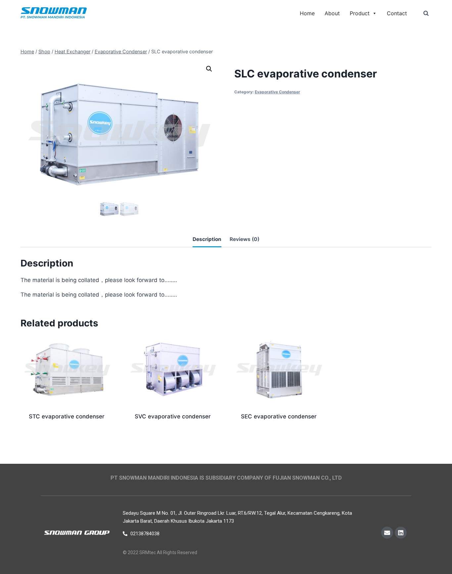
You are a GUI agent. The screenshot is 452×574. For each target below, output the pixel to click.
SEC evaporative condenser (279, 416)
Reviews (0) (244, 239)
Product (360, 13)
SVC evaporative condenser (173, 416)
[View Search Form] (425, 13)
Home (307, 13)
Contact (397, 13)
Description (207, 239)
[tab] (207, 240)
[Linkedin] (401, 533)
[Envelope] (387, 533)
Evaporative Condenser (277, 91)
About (332, 13)
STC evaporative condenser (67, 416)
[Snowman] (54, 13)
